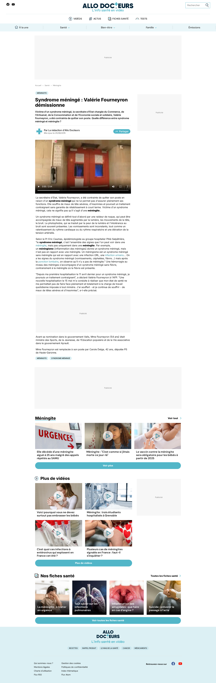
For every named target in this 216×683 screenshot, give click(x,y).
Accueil (38, 85)
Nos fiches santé (57, 575)
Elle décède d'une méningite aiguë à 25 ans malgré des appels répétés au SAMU (58, 455)
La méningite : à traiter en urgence (51, 608)
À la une (23, 27)
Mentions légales (42, 667)
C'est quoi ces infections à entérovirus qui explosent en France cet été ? (55, 552)
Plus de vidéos (55, 478)
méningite (41, 245)
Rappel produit (89, 648)
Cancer (126, 648)
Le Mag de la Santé (109, 648)
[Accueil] (108, 636)
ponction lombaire (48, 261)
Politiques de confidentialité (74, 667)
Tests (143, 18)
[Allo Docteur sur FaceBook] (7, 4)
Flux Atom (66, 674)
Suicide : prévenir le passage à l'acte (161, 608)
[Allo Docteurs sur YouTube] (13, 4)
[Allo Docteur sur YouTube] (180, 663)
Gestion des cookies (71, 663)
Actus (97, 18)
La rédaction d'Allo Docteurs (64, 130)
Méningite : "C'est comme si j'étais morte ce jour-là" (107, 453)
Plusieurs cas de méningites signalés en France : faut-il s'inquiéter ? (105, 552)
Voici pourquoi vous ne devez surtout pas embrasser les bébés (58, 514)
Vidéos (77, 18)
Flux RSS (38, 674)
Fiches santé (120, 18)
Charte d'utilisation (43, 670)
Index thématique (69, 670)
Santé (63, 27)
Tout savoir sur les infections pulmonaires (86, 607)
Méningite (57, 85)
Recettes (73, 648)
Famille (150, 27)
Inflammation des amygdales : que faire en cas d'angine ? (125, 607)
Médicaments (141, 648)
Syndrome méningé (60, 358)
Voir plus (108, 465)
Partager (124, 131)
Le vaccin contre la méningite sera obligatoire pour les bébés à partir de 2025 (157, 455)
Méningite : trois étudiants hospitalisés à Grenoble (104, 514)
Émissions (194, 27)
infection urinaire (114, 255)
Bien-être (106, 27)
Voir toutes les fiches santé (108, 620)
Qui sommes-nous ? (43, 663)
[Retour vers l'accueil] (108, 7)
